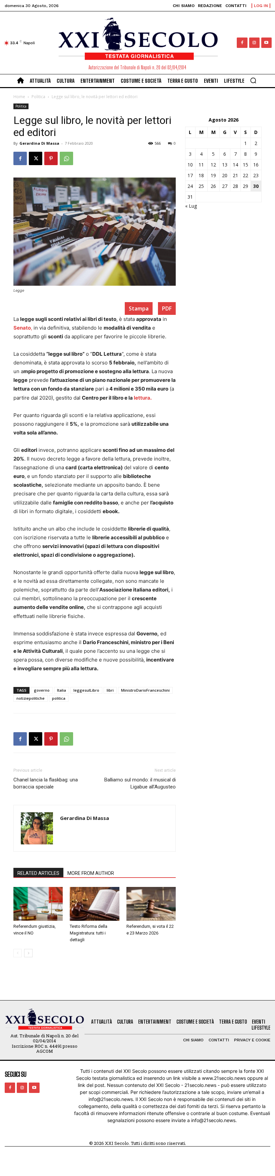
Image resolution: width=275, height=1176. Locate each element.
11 (201, 164)
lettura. (143, 398)
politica (58, 698)
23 (256, 175)
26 (213, 186)
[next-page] (28, 953)
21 (235, 175)
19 (213, 175)
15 (245, 164)
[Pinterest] (51, 158)
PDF (167, 308)
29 (245, 186)
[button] (253, 80)
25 (201, 186)
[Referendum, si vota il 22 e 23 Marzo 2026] (151, 904)
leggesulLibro (86, 690)
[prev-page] (17, 953)
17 (190, 175)
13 (224, 164)
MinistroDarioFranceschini (145, 690)
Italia (61, 690)
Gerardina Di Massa (39, 143)
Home (19, 96)
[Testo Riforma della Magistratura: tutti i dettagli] (94, 904)
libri (110, 690)
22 (245, 175)
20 (224, 175)
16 (256, 164)
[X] (35, 158)
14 (235, 164)
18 (201, 175)
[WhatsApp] (66, 158)
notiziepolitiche (30, 698)
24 (190, 186)
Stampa (139, 308)
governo (42, 690)
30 (256, 186)
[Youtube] (266, 43)
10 (190, 164)
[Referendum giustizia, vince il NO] (38, 904)
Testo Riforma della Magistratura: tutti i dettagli (88, 933)
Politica (38, 96)
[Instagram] (254, 43)
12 (213, 164)
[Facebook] (242, 43)
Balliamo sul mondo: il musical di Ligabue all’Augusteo (140, 783)
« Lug (191, 206)
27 (224, 186)
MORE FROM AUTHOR (90, 873)
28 (235, 186)
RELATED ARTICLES (38, 873)
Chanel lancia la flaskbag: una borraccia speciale (45, 783)
